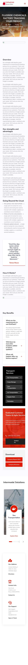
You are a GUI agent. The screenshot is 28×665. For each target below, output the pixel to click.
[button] (23, 541)
